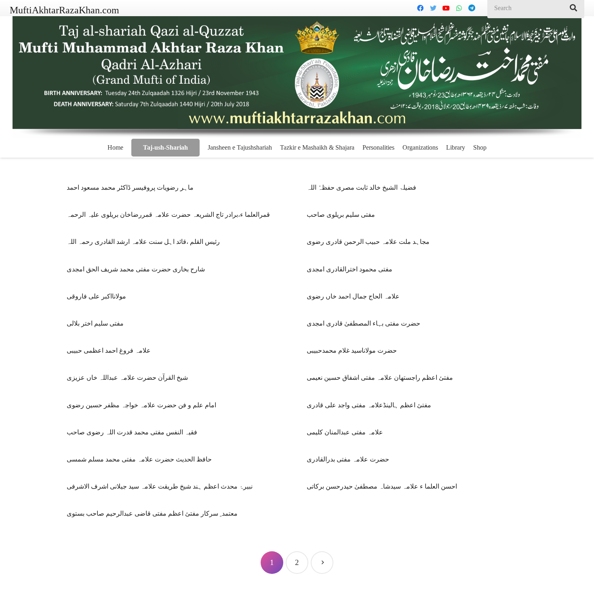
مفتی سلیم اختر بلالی (95, 323)
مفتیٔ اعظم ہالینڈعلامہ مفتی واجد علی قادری (369, 405)
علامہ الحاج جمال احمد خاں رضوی (353, 296)
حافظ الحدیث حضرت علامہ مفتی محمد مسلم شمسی (139, 459)
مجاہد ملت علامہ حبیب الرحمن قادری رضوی (368, 241)
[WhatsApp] (459, 8)
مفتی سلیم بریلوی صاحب (341, 214)
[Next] (322, 562)
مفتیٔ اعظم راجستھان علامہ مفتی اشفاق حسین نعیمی (380, 377)
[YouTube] (446, 8)
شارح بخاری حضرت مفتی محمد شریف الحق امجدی (136, 269)
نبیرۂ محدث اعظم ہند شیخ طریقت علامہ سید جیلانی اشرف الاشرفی (160, 486)
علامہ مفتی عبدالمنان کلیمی (345, 432)
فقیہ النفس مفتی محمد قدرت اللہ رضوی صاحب (132, 432)
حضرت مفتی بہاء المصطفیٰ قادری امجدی (363, 323)
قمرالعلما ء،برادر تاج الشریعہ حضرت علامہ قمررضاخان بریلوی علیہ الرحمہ (168, 214)
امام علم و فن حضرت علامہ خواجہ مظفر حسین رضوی (141, 405)
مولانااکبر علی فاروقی (96, 296)
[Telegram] (472, 8)
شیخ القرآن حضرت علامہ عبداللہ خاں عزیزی (127, 377)
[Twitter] (433, 8)
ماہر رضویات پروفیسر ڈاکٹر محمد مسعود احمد (130, 187)
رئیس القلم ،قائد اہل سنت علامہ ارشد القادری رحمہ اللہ (143, 241)
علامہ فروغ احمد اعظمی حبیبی (109, 350)
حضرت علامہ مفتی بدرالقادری (348, 459)
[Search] (573, 8)
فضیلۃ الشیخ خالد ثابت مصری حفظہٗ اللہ (361, 187)
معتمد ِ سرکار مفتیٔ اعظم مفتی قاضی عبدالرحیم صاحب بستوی (152, 513)
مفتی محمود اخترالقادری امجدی (349, 269)
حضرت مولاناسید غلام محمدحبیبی (352, 350)
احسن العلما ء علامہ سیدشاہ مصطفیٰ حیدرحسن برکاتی (382, 486)
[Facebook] (420, 8)
